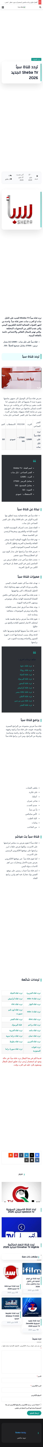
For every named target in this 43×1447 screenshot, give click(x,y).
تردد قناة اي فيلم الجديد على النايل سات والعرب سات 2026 (33, 1282)
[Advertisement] (21, 33)
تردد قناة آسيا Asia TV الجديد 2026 (12, 1287)
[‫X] (32, 1155)
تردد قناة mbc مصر (24, 692)
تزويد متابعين (21, 1438)
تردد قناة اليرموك (25, 679)
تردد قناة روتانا (26, 670)
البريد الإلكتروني (36, 1386)
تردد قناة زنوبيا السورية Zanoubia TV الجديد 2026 (33, 1323)
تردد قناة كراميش (25, 688)
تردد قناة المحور (25, 683)
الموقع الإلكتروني (36, 1395)
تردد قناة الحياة (26, 674)
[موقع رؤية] (21, 7)
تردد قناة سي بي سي (23, 701)
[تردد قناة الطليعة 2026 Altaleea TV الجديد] (11, 1303)
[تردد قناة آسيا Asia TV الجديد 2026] (11, 1272)
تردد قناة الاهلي (25, 696)
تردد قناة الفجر (26, 705)
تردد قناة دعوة (26, 666)
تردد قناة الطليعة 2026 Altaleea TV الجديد (12, 1316)
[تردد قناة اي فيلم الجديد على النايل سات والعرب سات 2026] (31, 1268)
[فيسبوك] (37, 1155)
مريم (21, 1174)
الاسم (39, 1376)
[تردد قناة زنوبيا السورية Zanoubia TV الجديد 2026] (31, 1307)
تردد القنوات (36, 59)
